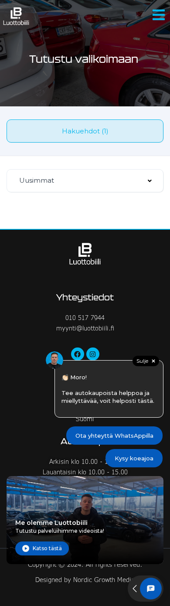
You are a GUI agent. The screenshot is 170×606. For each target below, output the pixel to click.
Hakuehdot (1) (85, 131)
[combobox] (85, 180)
